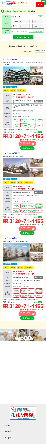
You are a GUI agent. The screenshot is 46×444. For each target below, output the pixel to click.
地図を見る (39, 101)
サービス (8, 438)
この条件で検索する (23, 37)
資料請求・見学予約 (27, 144)
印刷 (40, 4)
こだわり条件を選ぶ (36, 31)
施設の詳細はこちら (27, 148)
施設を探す (9, 431)
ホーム (7, 425)
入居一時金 (14, 21)
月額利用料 (14, 26)
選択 (40, 17)
